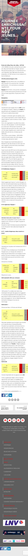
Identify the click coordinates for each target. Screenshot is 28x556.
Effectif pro (8, 465)
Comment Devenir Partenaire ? (14, 501)
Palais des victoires (10, 451)
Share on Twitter (6, 395)
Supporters (7, 454)
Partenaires (9, 496)
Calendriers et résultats (12, 468)
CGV (25, 426)
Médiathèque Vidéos (10, 511)
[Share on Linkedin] (15, 400)
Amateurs (5, 17)
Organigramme (9, 448)
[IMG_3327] (14, 523)
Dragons (7, 442)
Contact (20, 428)
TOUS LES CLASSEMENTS (11, 391)
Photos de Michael (17, 307)
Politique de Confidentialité (10, 428)
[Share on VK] (18, 400)
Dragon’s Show (10, 516)
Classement (7, 471)
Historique (7, 445)
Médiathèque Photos (10, 508)
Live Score (7, 474)
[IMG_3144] (14, 532)
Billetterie (8, 459)
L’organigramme (9, 481)
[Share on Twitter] (12, 400)
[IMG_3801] (14, 540)
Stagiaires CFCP (9, 485)
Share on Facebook (3, 395)
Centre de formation (12, 479)
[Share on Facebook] (9, 400)
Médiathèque (9, 506)
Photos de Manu (5, 307)
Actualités (7, 491)
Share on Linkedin (10, 395)
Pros (6, 462)
